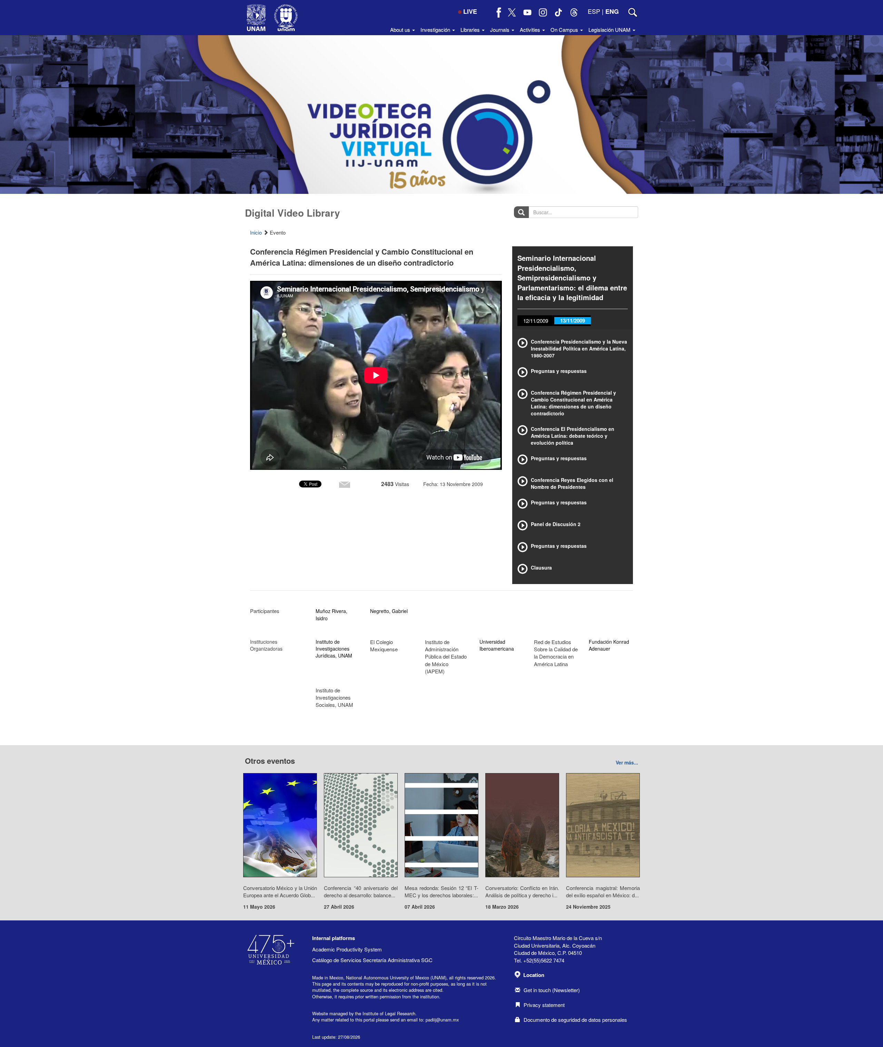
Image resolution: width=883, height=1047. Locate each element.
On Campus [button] (564, 29)
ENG (612, 11)
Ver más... (627, 762)
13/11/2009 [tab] (572, 320)
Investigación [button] (436, 29)
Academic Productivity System (347, 949)
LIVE (470, 11)
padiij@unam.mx (442, 1019)
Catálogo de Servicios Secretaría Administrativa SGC (372, 960)
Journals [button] (500, 29)
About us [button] (400, 29)
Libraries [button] (470, 29)
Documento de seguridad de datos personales (575, 1019)
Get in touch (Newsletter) (552, 990)
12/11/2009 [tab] (535, 320)
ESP (594, 11)
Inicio (256, 232)
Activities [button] (531, 29)
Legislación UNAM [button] (610, 29)
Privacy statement (544, 1004)
